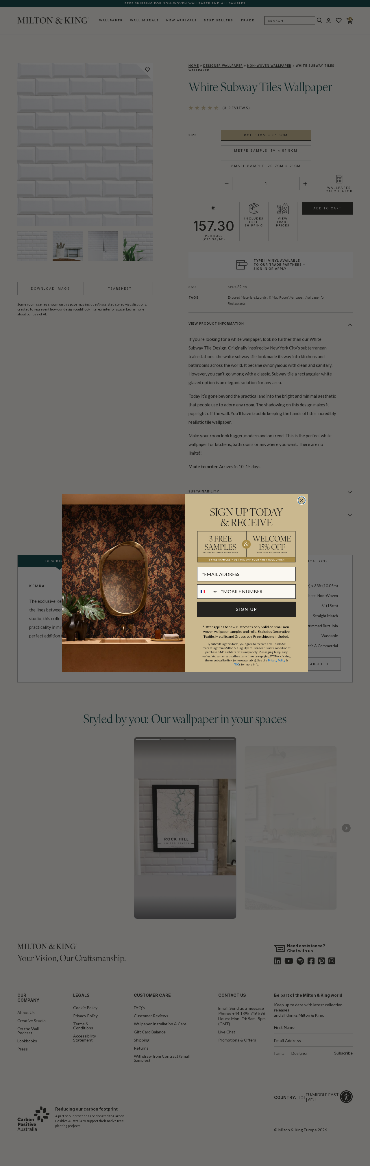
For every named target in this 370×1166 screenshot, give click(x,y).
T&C (236, 664)
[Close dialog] (301, 500)
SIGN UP (246, 609)
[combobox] (207, 591)
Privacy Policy (276, 660)
